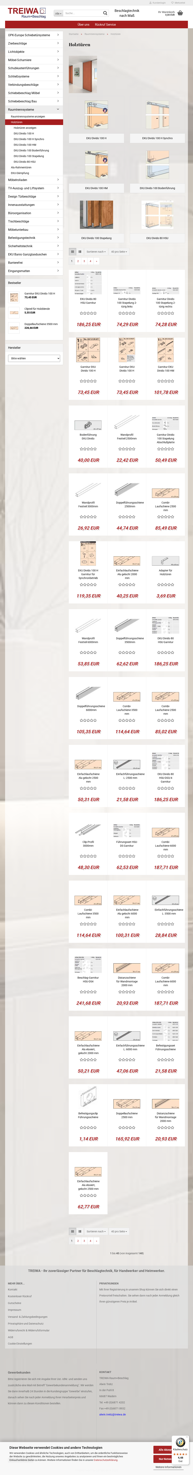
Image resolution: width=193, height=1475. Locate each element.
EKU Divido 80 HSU (25, 161)
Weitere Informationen (168, 1467)
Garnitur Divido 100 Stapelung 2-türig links (127, 302)
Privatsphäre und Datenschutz (26, 1323)
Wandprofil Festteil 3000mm (88, 504)
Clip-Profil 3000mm (88, 843)
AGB (10, 1337)
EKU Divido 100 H (24, 133)
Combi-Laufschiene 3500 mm (126, 710)
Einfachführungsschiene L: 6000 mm (130, 1047)
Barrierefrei (15, 262)
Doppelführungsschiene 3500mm (130, 640)
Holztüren (16, 122)
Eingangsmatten (19, 271)
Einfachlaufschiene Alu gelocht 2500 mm (88, 778)
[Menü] (187, 1438)
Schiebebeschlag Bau (22, 101)
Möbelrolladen (17, 180)
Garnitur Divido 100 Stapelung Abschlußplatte (166, 438)
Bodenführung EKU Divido (88, 436)
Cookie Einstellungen (20, 1343)
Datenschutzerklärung (105, 1460)
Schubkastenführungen (23, 68)
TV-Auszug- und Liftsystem (26, 188)
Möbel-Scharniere (19, 60)
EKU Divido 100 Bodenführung (31, 150)
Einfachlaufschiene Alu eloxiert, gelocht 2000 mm (88, 1049)
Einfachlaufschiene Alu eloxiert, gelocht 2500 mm (88, 1185)
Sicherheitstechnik (20, 246)
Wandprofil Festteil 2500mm (127, 436)
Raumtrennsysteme (21, 109)
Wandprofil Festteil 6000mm (88, 640)
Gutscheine (14, 1303)
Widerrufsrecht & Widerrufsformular (29, 1330)
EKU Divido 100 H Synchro (29, 139)
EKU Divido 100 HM (25, 144)
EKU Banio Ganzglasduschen (27, 254)
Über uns (83, 24)
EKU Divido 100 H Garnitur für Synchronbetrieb (88, 574)
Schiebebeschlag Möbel (24, 93)
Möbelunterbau (18, 230)
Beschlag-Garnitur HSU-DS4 (88, 979)
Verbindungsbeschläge (23, 85)
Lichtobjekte (16, 52)
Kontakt (12, 1289)
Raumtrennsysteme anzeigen (28, 116)
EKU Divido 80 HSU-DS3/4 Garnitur (166, 778)
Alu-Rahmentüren (21, 167)
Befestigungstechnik (21, 238)
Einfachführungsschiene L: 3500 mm (169, 911)
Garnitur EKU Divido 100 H (88, 368)
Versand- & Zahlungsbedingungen (27, 1316)
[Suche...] (105, 13)
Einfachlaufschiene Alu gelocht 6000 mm (127, 913)
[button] (72, 251)
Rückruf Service (105, 24)
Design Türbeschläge (22, 196)
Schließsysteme (18, 76)
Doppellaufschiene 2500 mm (127, 1115)
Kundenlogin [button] (159, 3)
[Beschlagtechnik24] (28, 13)
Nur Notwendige (168, 1458)
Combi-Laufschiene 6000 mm (165, 845)
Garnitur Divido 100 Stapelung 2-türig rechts (165, 302)
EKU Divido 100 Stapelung (29, 156)
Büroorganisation (19, 213)
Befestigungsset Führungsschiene (165, 1047)
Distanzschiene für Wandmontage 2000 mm (127, 981)
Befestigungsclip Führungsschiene (88, 1115)
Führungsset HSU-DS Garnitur (127, 843)
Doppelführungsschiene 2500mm (130, 504)
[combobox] (96, 251)
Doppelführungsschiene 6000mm (91, 708)
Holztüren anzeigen (25, 127)
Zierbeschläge (17, 43)
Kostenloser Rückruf (20, 1296)
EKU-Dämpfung (20, 173)
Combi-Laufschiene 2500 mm (165, 506)
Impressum (14, 1309)
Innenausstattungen (21, 205)
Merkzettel (179, 3)
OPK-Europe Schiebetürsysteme (29, 35)
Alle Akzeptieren (168, 1449)
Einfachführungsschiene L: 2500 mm (130, 776)
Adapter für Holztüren (165, 572)
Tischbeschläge (18, 221)
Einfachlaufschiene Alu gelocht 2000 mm (127, 574)
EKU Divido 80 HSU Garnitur (88, 300)
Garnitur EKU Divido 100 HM (165, 368)
